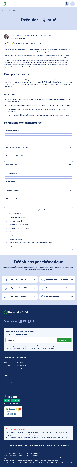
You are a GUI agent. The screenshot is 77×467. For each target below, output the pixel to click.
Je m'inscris (62, 340)
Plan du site (7, 388)
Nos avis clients (21, 362)
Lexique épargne (52, 296)
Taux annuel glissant (13, 190)
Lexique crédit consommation (57, 279)
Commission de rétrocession (18, 225)
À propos (6, 362)
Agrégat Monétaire (15, 239)
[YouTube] (24, 321)
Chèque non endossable (17, 217)
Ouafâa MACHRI (45, 35)
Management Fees (12, 199)
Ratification (10, 182)
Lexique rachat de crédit (18, 288)
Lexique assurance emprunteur (57, 288)
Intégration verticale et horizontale (21, 228)
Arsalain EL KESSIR (23, 35)
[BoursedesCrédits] (17, 312)
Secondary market (12, 130)
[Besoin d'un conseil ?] (67, 3)
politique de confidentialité (46, 348)
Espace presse (21, 368)
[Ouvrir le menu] (72, 3)
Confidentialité (8, 383)
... (8, 11)
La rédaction (7, 365)
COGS (11, 235)
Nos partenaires (21, 365)
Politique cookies (8, 386)
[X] (33, 321)
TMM (11, 246)
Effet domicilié (14, 232)
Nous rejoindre (8, 368)
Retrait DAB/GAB (15, 214)
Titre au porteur (12, 173)
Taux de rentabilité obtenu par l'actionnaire (21, 156)
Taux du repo (11, 139)
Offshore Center (12, 164)
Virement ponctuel (15, 221)
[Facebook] (29, 321)
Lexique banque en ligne (18, 296)
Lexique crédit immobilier (18, 279)
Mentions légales (8, 380)
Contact (19, 371)
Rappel (6, 371)
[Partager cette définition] (6, 43)
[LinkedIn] (20, 321)
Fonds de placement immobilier (17, 147)
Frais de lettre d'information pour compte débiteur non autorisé (30, 242)
